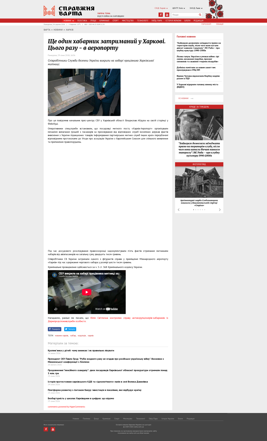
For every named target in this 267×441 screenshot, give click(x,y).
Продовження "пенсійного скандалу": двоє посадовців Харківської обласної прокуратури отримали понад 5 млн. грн (107, 372)
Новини (67, 20)
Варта (47, 29)
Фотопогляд (199, 164)
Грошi (93, 20)
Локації (219, 24)
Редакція (198, 20)
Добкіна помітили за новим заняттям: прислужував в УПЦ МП (196, 68)
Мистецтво (128, 20)
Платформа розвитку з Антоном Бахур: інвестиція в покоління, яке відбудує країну (94, 390)
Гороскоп (206, 24)
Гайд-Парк (157, 20)
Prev (178, 209)
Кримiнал (104, 20)
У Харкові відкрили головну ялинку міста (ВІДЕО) (197, 85)
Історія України (173, 20)
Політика (82, 20)
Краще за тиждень (199, 106)
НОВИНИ (58, 29)
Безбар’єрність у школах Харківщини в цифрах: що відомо (81, 398)
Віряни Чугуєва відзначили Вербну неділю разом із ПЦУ (198, 77)
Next (220, 209)
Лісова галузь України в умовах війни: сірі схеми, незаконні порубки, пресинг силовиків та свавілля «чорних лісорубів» (198, 59)
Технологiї (142, 20)
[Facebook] (161, 15)
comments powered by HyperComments (66, 406)
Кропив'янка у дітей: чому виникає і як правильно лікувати (81, 350)
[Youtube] (167, 15)
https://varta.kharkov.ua (69, 11)
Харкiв (69, 29)
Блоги (187, 20)
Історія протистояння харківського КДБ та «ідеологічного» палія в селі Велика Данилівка (98, 381)
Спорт (116, 20)
